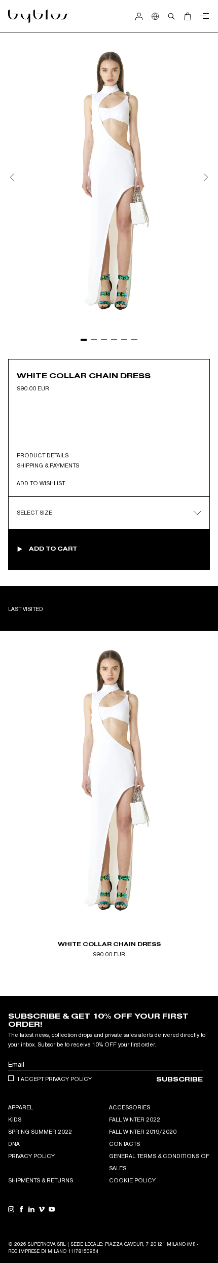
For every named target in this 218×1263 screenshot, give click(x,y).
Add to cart (53, 548)
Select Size (34, 512)
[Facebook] (21, 1209)
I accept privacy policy (55, 1078)
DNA (14, 1143)
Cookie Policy (132, 1180)
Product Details (42, 454)
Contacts (124, 1143)
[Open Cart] (187, 16)
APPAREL (20, 1107)
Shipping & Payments (48, 464)
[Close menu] (203, 16)
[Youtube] (52, 1209)
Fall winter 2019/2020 (142, 1131)
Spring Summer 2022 (40, 1131)
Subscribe (179, 1079)
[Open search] (171, 16)
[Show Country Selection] (155, 16)
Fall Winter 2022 (134, 1119)
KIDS (14, 1119)
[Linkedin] (31, 1209)
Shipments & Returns (40, 1180)
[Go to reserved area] (139, 16)
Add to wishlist (41, 483)
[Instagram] (11, 1209)
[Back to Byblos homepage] (38, 16)
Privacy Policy (31, 1156)
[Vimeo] (42, 1209)
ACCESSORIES (129, 1107)
